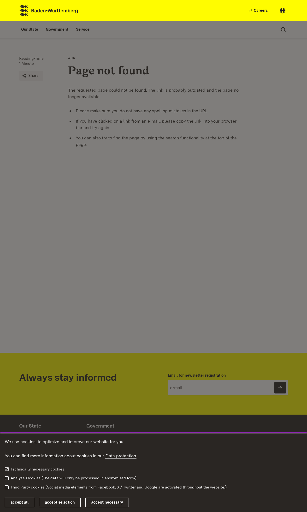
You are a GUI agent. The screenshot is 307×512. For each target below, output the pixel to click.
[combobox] (282, 10)
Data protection (121, 455)
